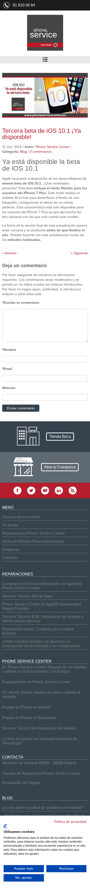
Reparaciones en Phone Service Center (36, 682)
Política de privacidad (70, 821)
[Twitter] (31, 494)
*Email (7, 369)
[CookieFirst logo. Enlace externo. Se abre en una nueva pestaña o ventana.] (5, 826)
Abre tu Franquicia (60, 467)
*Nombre (9, 350)
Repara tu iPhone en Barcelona (29, 718)
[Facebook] (17, 494)
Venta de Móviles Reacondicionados (33, 541)
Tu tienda (10, 525)
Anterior (9, 253)
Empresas (10, 549)
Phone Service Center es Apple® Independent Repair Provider (41, 606)
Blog (23, 151)
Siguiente (79, 253)
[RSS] (72, 494)
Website (8, 388)
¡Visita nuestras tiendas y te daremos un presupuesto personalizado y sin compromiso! (41, 643)
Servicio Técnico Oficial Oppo (27, 596)
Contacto (10, 558)
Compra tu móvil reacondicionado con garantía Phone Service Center (42, 586)
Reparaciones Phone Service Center (33, 533)
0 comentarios (40, 151)
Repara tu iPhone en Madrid (26, 707)
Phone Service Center (52, 147)
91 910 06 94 (24, 5)
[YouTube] (45, 494)
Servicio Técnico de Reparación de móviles (39, 728)
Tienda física (60, 436)
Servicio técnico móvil (20, 517)
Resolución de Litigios (21, 783)
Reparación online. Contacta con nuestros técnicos (38, 631)
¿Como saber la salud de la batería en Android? (43, 808)
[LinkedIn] (58, 494)
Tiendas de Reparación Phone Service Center (41, 773)
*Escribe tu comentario (20, 302)
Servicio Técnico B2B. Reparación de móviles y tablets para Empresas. (42, 619)
